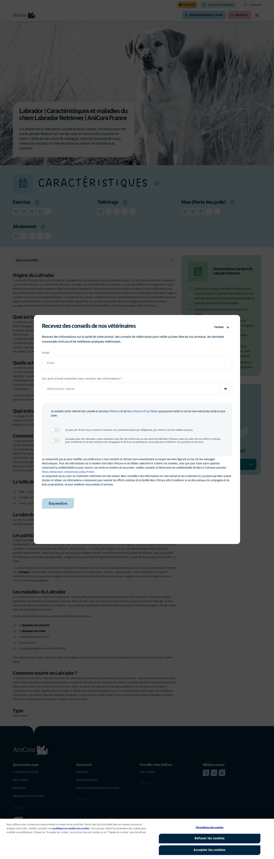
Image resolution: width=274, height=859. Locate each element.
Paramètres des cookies (209, 827)
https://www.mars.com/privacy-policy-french (68, 472)
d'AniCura (114, 411)
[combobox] (137, 388)
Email (45, 353)
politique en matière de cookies (71, 828)
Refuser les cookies (210, 838)
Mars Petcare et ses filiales (142, 411)
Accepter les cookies (209, 850)
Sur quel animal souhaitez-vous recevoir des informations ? (82, 378)
